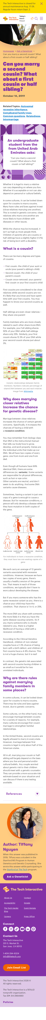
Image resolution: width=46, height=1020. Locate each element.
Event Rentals (30, 908)
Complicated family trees (17, 113)
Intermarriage (11, 119)
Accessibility (9, 903)
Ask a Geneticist (24, 51)
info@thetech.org (12, 957)
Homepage (8, 51)
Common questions (14, 116)
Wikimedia (28, 391)
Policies (8, 1002)
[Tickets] (32, 18)
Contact (27, 898)
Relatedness (33, 116)
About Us (8, 898)
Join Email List (16, 967)
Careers (7, 917)
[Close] (41, 3)
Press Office (29, 917)
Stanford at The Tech (17, 870)
